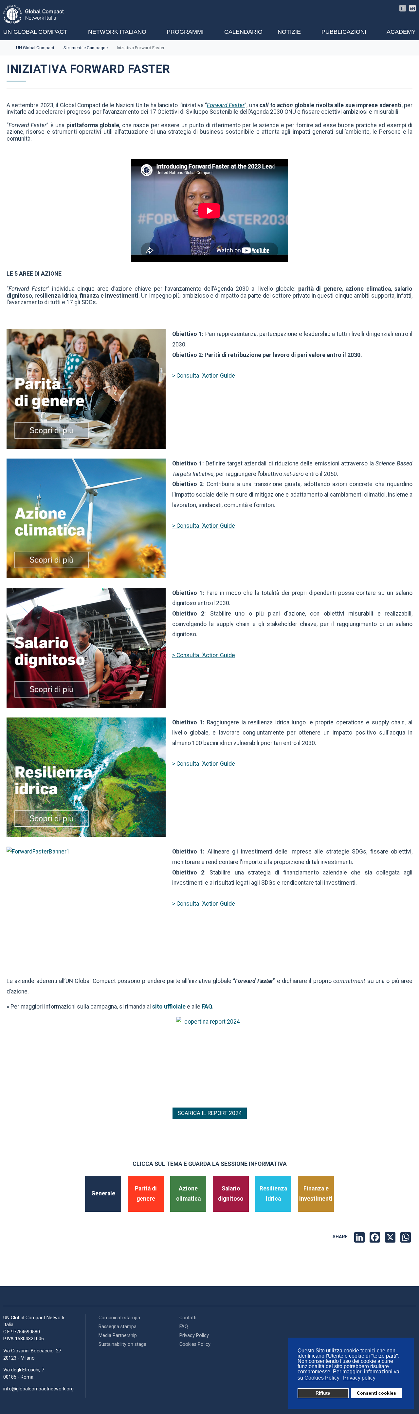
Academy (401, 32)
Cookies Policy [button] (321, 1378)
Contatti (187, 1318)
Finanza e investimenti (316, 1193)
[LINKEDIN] (360, 1237)
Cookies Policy (194, 1344)
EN (412, 8)
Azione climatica (188, 1193)
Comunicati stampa (119, 1318)
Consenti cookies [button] (376, 1393)
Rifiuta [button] (323, 1393)
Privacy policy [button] (359, 1378)
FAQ (206, 1006)
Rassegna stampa (118, 1326)
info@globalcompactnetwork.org (38, 1389)
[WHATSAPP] (406, 1237)
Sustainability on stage (122, 1344)
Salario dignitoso (231, 1193)
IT (402, 8)
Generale (103, 1193)
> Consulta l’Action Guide (203, 375)
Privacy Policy (194, 1335)
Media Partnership (118, 1335)
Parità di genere (146, 1193)
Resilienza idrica (273, 1193)
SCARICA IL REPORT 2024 (209, 1113)
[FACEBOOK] (376, 1237)
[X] (391, 1237)
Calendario (243, 32)
